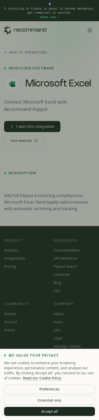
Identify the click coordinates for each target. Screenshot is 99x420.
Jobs (57, 330)
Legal (58, 338)
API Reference (65, 258)
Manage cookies (67, 346)
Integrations (14, 258)
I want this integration (35, 126)
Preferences (49, 389)
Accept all (49, 411)
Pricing (10, 266)
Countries (62, 274)
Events (9, 330)
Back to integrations (28, 53)
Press (58, 321)
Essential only (49, 400)
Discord (10, 321)
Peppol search (66, 266)
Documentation (67, 250)
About (59, 313)
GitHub (10, 313)
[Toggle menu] (90, 30)
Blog (57, 282)
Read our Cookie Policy (42, 378)
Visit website (21, 140)
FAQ (57, 290)
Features (11, 250)
